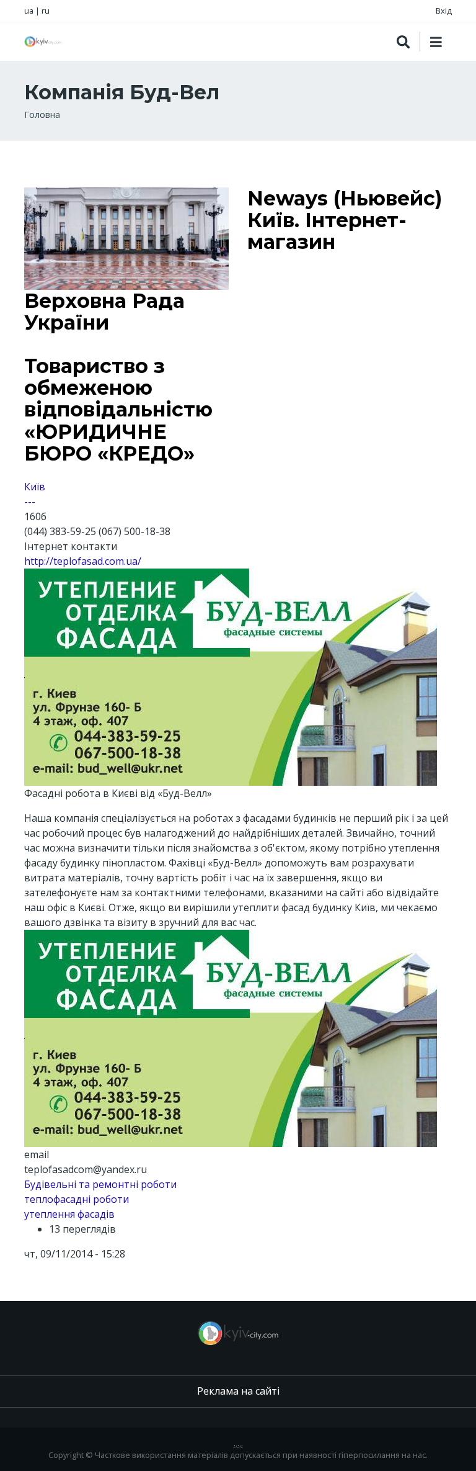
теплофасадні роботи (76, 1199)
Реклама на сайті (238, 1391)
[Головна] (42, 41)
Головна (42, 114)
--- (29, 501)
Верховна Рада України (104, 312)
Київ (34, 486)
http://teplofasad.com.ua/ (82, 561)
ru (46, 10)
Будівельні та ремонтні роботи (100, 1184)
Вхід (444, 10)
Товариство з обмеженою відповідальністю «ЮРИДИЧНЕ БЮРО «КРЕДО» (118, 410)
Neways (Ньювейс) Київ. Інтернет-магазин (344, 220)
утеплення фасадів (69, 1214)
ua (28, 10)
